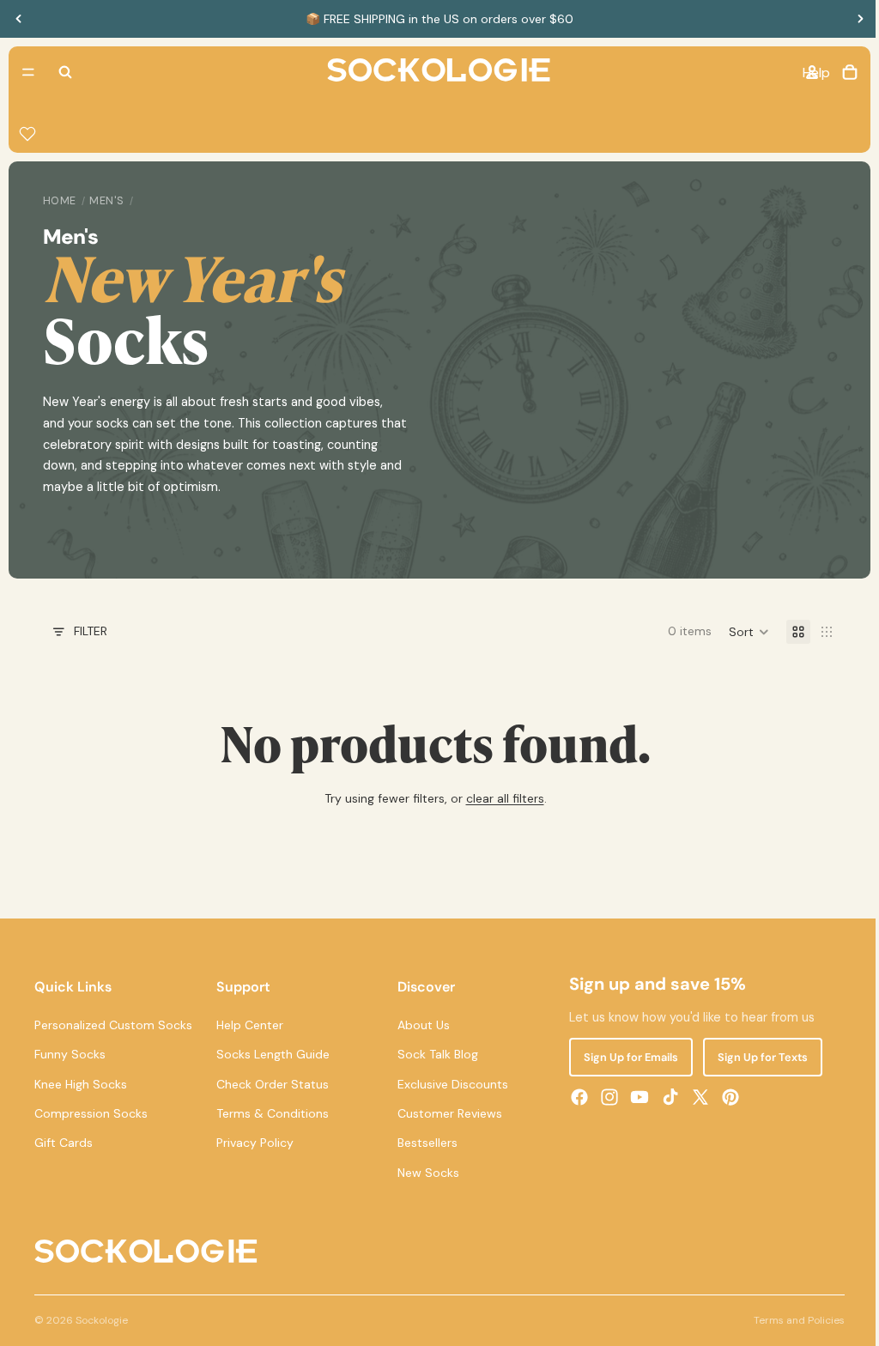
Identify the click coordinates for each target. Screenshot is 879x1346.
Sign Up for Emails (625, 1057)
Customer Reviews (446, 1113)
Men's (106, 201)
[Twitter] (694, 1097)
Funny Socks (70, 1054)
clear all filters (501, 798)
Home (59, 201)
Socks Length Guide (270, 1054)
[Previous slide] (19, 19)
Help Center (247, 1024)
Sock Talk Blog (434, 1054)
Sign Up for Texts (757, 1057)
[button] (740, 632)
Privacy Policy (252, 1142)
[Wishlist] (27, 134)
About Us (420, 1024)
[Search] (65, 72)
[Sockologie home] (434, 72)
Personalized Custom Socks (113, 1024)
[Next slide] (860, 19)
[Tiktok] (664, 1097)
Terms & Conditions (270, 1113)
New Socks (425, 1171)
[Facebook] (573, 1097)
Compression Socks (91, 1113)
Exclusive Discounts (449, 1083)
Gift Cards (63, 1142)
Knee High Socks (80, 1083)
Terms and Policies (790, 1320)
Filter (90, 631)
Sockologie (102, 1320)
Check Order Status (270, 1083)
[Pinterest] (724, 1097)
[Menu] (28, 72)
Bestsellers (424, 1142)
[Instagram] (604, 1097)
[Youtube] (634, 1097)
